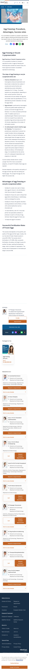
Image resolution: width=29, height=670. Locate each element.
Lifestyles (9, 7)
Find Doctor (5, 606)
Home (2, 7)
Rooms (15, 606)
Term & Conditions (6, 643)
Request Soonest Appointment (20, 456)
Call (9, 456)
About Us (16, 628)
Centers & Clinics (6, 601)
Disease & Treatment (7, 616)
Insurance (4, 610)
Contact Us (5, 635)
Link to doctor (6, 375)
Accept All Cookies (14, 667)
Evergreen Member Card (19, 610)
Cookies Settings (14, 663)
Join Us (16, 631)
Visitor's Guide (5, 628)
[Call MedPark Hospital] (14, 3)
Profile (17, 318)
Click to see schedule (8, 392)
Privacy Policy (17, 643)
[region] (14, 661)
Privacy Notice (5, 647)
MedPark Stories (6, 620)
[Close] (27, 655)
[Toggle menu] (27, 3)
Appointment (17, 321)
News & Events (5, 631)
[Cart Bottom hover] (19, 2)
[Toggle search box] (17, 3)
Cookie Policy (17, 647)
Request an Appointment (14, 388)
